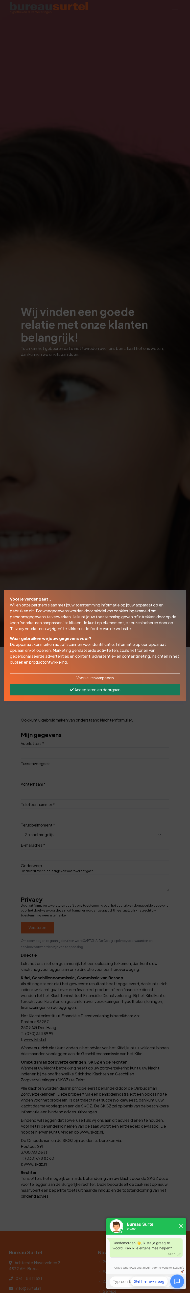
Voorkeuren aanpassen (95, 677)
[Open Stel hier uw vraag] (177, 1280)
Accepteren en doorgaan (97, 689)
